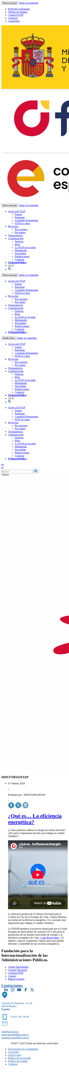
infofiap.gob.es (10, 1031)
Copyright (13, 1052)
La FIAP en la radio (25, 247)
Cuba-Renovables (49, 937)
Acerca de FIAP (16, 211)
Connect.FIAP (15, 15)
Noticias (19, 241)
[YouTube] (19, 990)
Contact (12, 976)
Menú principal (10, 3)
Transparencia (15, 235)
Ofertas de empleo (17, 12)
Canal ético (14, 21)
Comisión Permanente (26, 220)
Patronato (20, 217)
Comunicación (15, 238)
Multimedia (21, 250)
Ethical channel (16, 979)
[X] (32, 990)
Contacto (13, 18)
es (2, 467)
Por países (20, 232)
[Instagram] (13, 990)
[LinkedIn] (6, 990)
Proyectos (13, 226)
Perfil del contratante (19, 9)
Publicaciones (22, 256)
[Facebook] (26, 990)
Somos (18, 214)
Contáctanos (12, 985)
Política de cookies (18, 1061)
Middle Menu (9, 338)
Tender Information (18, 967)
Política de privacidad (19, 1058)
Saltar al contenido (28, 3)
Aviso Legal (14, 1055)
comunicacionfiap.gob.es (15, 1037)
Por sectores (21, 229)
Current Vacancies (17, 970)
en (2, 464)
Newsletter (20, 253)
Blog (17, 244)
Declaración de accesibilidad (23, 1049)
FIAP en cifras (22, 223)
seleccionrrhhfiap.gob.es (14, 1034)
